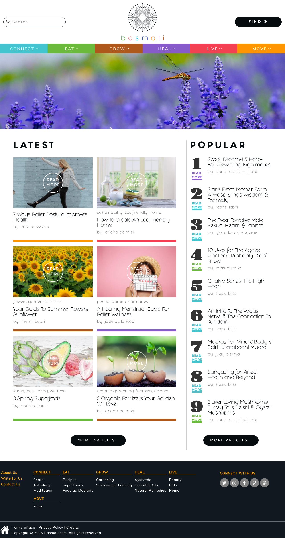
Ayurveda (143, 480)
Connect (22, 48)
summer (53, 302)
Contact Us (10, 484)
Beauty (175, 480)
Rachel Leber (227, 208)
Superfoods (73, 485)
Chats (38, 480)
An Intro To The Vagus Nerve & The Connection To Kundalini (239, 317)
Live (212, 48)
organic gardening (115, 391)
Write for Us (12, 478)
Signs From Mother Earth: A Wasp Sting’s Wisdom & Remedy (238, 195)
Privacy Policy (51, 527)
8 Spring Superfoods (37, 399)
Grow (117, 48)
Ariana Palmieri (120, 233)
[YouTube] (264, 482)
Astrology (42, 485)
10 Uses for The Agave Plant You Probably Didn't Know (238, 256)
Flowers (19, 302)
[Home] (142, 21)
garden (35, 302)
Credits (72, 527)
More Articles (229, 441)
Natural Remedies (150, 490)
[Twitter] (224, 482)
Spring (42, 391)
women (119, 302)
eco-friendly (136, 213)
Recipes (70, 480)
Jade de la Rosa (119, 322)
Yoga (37, 506)
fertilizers (144, 391)
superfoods (23, 391)
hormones (138, 302)
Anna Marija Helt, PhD (237, 172)
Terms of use (23, 527)
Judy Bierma (228, 355)
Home (155, 213)
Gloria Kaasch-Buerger (237, 233)
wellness (58, 391)
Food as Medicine (78, 490)
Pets (173, 485)
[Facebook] (244, 482)
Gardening (105, 480)
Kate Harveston (35, 227)
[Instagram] (234, 482)
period (103, 302)
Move (259, 48)
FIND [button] (256, 22)
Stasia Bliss (226, 294)
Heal (164, 48)
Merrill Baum (34, 322)
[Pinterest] (254, 482)
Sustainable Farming (114, 485)
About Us (9, 472)
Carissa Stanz (228, 268)
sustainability (110, 213)
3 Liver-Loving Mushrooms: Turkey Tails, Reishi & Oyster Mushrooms (239, 408)
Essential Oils (146, 485)
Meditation (42, 490)
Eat (70, 48)
